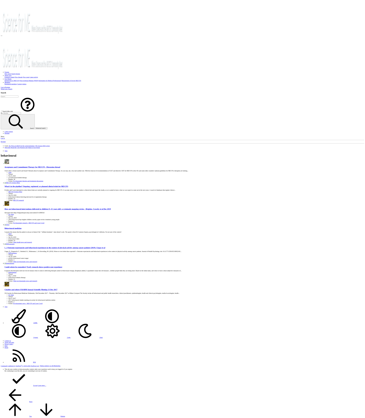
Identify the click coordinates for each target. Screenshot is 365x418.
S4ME (35, 323)
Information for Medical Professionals (49, 80)
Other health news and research (22, 242)
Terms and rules (9, 342)
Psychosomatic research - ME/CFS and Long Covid (28, 223)
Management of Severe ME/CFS (71, 80)
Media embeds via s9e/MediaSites (50, 366)
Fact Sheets (8, 79)
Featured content (10, 77)
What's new (8, 75)
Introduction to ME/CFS (12, 80)
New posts (8, 74)
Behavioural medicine (13, 228)
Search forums (15, 74)
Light (69, 337)
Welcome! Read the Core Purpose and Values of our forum (22, 147)
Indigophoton (12, 272)
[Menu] (1, 35)
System (35, 337)
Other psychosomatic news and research (25, 261)
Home (6, 347)
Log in (3, 138)
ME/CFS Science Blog (15, 192)
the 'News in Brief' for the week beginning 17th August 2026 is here (29, 146)
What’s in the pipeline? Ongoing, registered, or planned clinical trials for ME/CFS (36, 186)
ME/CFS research (18, 200)
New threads (19, 77)
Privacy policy (9, 344)
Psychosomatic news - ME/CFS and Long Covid (27, 303)
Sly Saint (11, 214)
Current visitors (21, 84)
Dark (101, 337)
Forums (7, 72)
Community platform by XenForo (20, 366)
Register (7, 133)
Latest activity (34, 77)
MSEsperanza (12, 253)
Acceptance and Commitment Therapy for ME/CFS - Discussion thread (32, 167)
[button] (27, 111)
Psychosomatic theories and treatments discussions (28, 181)
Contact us (8, 341)
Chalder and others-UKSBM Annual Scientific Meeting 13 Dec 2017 (31, 290)
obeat (10, 234)
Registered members (11, 84)
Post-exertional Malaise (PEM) (29, 80)
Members (7, 82)
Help (6, 346)
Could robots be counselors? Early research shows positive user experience (33, 267)
